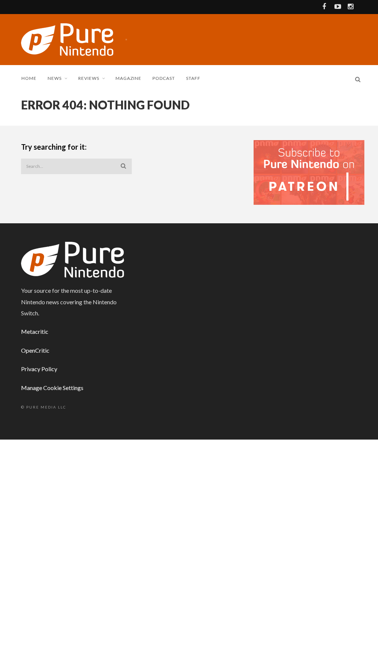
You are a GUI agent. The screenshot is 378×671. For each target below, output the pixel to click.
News (55, 78)
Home (29, 78)
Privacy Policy (39, 368)
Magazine (128, 78)
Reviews (88, 78)
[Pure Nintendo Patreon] (309, 172)
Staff (193, 78)
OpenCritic (35, 350)
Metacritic (34, 331)
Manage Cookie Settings (52, 387)
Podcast (163, 78)
